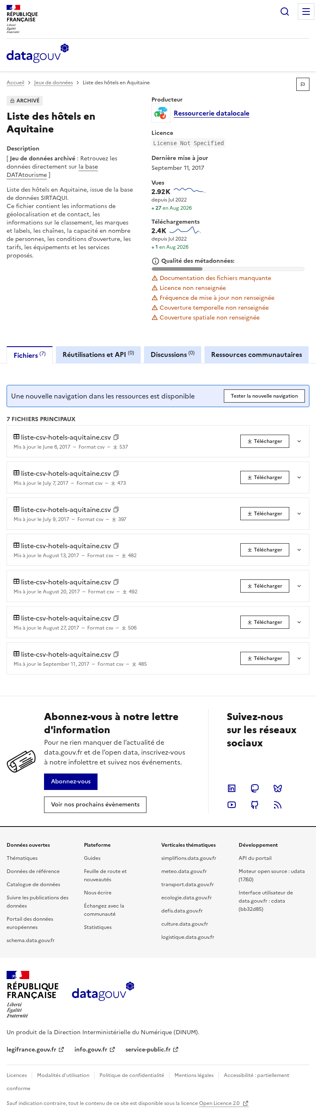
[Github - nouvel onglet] (254, 805)
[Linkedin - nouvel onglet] (231, 788)
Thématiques (22, 858)
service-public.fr (148, 1049)
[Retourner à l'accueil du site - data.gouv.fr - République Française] (103, 994)
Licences (17, 1075)
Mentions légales (194, 1075)
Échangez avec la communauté (104, 910)
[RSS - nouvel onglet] (278, 805)
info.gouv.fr (90, 1049)
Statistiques (98, 927)
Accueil (15, 82)
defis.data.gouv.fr (182, 911)
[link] (264, 441)
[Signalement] (302, 84)
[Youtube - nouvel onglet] (231, 805)
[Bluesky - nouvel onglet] (278, 788)
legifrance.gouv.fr (31, 1049)
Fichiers (30, 355)
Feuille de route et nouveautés (105, 875)
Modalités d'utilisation (63, 1075)
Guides (92, 858)
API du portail (255, 858)
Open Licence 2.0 (220, 1103)
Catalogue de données (33, 884)
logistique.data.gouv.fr (187, 937)
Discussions (173, 354)
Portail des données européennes (30, 923)
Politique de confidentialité (132, 1075)
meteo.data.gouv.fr (184, 871)
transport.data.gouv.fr (187, 884)
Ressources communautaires (256, 354)
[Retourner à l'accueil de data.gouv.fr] (38, 54)
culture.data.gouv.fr (184, 924)
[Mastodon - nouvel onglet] (254, 788)
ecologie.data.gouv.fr (186, 897)
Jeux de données (53, 82)
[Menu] (306, 11)
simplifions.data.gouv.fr (188, 858)
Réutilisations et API (98, 354)
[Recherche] (284, 11)
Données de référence (33, 871)
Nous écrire (98, 892)
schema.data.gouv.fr (31, 940)
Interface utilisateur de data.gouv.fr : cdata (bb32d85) (266, 901)
